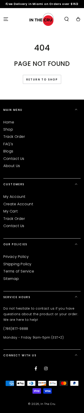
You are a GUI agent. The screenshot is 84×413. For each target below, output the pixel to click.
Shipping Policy (17, 264)
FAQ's (8, 144)
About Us (11, 165)
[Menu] (6, 19)
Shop (8, 129)
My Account (14, 196)
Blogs (8, 151)
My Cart (10, 211)
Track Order (14, 136)
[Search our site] (66, 19)
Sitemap (11, 278)
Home (8, 122)
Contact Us (13, 158)
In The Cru (48, 404)
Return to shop (42, 79)
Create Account (18, 204)
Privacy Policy (16, 256)
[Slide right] (77, 4)
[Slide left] (7, 4)
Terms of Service (18, 271)
